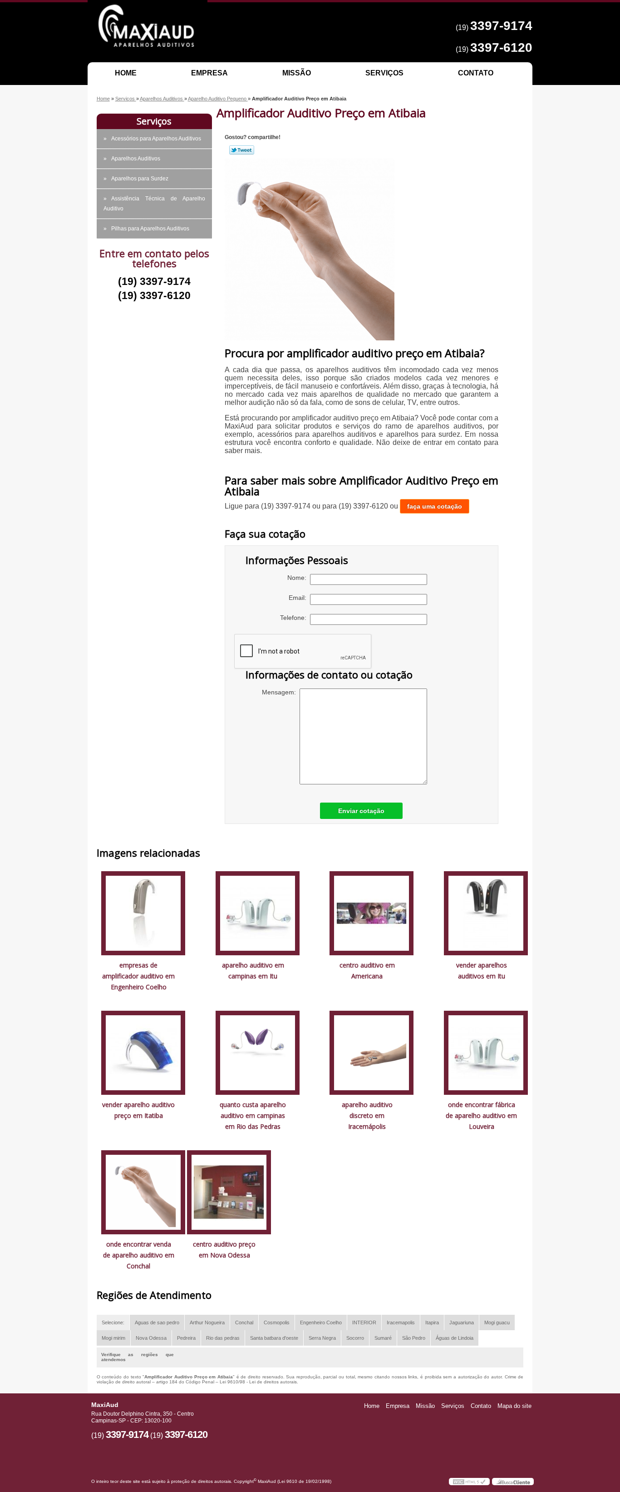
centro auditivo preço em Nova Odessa (224, 1249)
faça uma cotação (434, 506)
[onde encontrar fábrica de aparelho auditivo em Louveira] (486, 1052)
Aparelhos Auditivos (135, 158)
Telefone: (295, 617)
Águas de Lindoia (454, 1338)
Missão (296, 73)
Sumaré (383, 1338)
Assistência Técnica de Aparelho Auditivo (154, 203)
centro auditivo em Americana (367, 970)
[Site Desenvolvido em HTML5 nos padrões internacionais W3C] (469, 1481)
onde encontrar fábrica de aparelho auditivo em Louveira (481, 1115)
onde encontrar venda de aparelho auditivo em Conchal (138, 1255)
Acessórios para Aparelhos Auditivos (156, 138)
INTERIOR (364, 1322)
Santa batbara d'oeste (274, 1338)
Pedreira (186, 1338)
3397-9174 (501, 26)
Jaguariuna (461, 1322)
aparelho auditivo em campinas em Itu (253, 970)
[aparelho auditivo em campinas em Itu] (258, 913)
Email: (299, 597)
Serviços (384, 73)
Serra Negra (322, 1338)
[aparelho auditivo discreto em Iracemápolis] (371, 1052)
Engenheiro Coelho (321, 1322)
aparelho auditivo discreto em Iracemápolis (367, 1115)
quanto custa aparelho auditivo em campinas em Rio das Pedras (253, 1115)
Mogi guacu (497, 1322)
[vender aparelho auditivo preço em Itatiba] (143, 1052)
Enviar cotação (361, 810)
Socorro (355, 1338)
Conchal (244, 1322)
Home (126, 73)
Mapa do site (514, 1405)
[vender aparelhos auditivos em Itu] (486, 913)
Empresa (209, 73)
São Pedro (413, 1338)
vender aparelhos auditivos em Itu (481, 970)
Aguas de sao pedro (157, 1322)
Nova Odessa (151, 1338)
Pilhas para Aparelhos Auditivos (150, 228)
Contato (475, 73)
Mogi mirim (113, 1338)
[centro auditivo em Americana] (371, 913)
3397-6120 (501, 47)
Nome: (298, 577)
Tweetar (241, 150)
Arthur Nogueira (207, 1322)
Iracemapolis (401, 1322)
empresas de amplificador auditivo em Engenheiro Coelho (138, 976)
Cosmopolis (277, 1322)
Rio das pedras (223, 1338)
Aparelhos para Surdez (139, 178)
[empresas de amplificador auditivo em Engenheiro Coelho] (143, 913)
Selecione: (113, 1322)
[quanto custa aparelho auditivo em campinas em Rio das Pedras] (258, 1052)
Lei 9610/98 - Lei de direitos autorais (258, 1381)
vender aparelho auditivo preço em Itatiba (138, 1110)
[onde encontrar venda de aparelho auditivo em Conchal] (143, 1192)
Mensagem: (281, 692)
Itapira (432, 1322)
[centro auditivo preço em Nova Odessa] (229, 1192)
